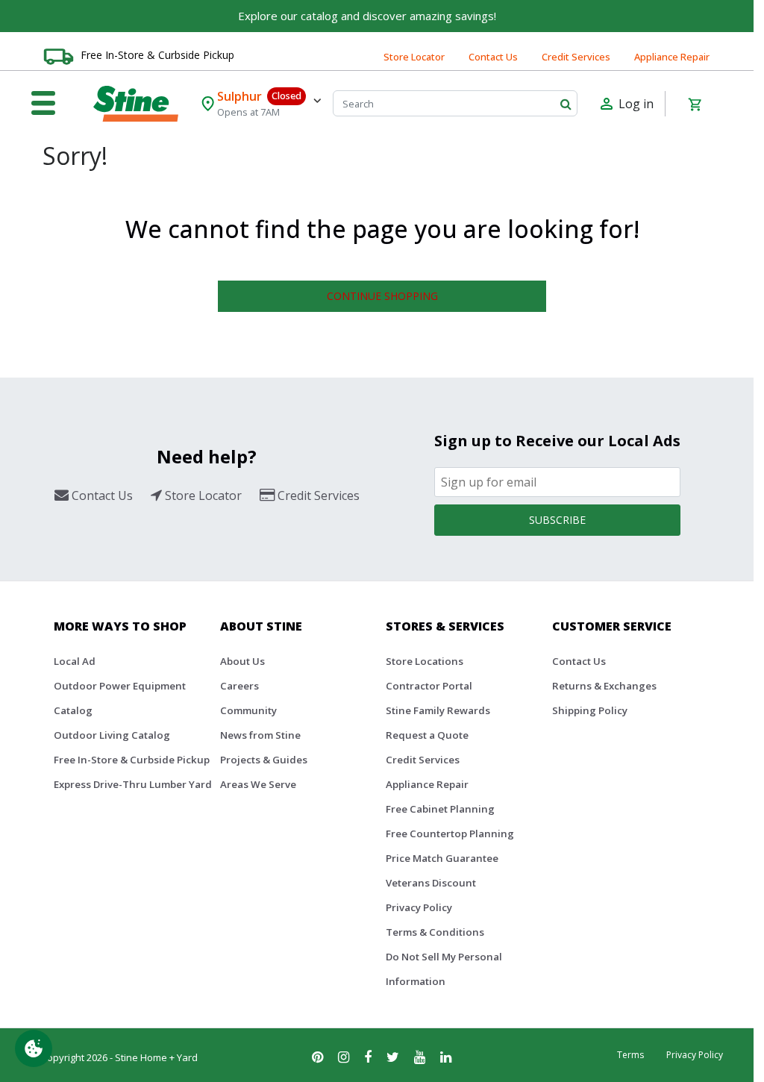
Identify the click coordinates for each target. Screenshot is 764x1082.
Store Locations (424, 661)
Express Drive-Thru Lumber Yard (133, 784)
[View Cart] (694, 104)
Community (248, 710)
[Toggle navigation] (43, 104)
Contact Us (493, 56)
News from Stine (260, 735)
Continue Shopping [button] (382, 296)
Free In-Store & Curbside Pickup (157, 55)
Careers (239, 685)
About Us (242, 661)
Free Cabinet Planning (440, 809)
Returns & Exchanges (604, 685)
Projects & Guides (263, 759)
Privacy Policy (419, 907)
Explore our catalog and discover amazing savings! (367, 15)
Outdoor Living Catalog (112, 735)
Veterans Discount (431, 882)
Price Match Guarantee (442, 858)
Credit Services (576, 56)
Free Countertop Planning (450, 833)
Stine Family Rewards (438, 710)
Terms (630, 1054)
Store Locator (414, 56)
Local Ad (75, 661)
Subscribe (557, 520)
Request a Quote (427, 735)
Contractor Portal (429, 685)
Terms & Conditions (435, 932)
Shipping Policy (589, 710)
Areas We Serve (258, 784)
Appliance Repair (672, 56)
